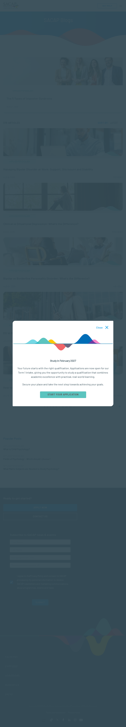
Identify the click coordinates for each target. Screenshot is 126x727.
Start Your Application (62, 394)
